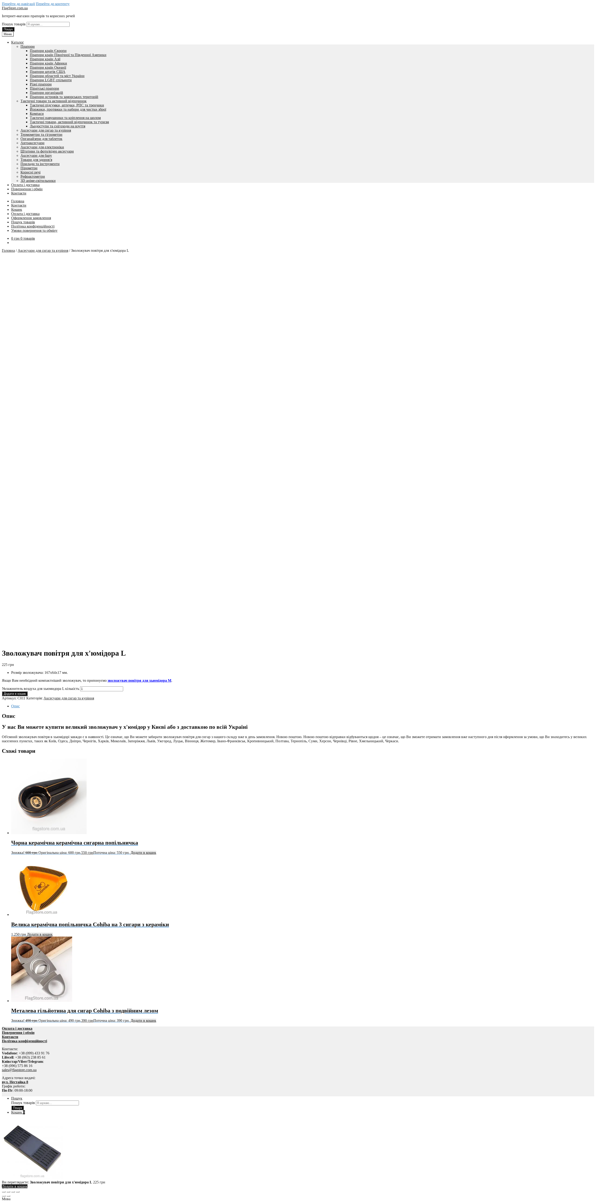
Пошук (8, 29)
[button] (298, 1199)
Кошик (16, 209)
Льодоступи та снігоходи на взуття (57, 126)
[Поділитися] (13, 1192)
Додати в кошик (15, 693)
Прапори (27, 46)
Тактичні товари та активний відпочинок (53, 101)
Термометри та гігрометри (41, 134)
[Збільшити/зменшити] (4, 1192)
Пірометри (28, 168)
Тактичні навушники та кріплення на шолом (65, 118)
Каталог (17, 42)
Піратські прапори (44, 88)
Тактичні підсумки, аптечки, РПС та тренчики (67, 105)
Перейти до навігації (18, 4)
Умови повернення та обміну (34, 230)
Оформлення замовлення (31, 218)
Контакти (18, 193)
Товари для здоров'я (36, 160)
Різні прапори (41, 84)
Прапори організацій (46, 93)
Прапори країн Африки (48, 63)
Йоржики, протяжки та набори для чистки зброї (68, 109)
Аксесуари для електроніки (42, 147)
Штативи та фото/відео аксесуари (47, 151)
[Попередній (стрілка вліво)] (4, 1196)
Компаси (37, 114)
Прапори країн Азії (45, 59)
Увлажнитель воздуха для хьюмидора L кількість (40, 689)
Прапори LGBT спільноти (51, 80)
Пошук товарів (14, 24)
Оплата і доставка (25, 185)
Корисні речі (30, 172)
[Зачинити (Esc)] (18, 1192)
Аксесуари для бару (36, 155)
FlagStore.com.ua (15, 8)
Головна (17, 201)
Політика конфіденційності (32, 226)
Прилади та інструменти (40, 164)
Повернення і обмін (27, 189)
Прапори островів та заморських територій (64, 97)
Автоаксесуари (32, 143)
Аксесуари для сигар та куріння (45, 130)
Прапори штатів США (47, 72)
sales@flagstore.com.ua (19, 1070)
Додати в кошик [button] (143, 853)
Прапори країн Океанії (48, 67)
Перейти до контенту (53, 4)
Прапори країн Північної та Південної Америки (68, 55)
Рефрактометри (32, 176)
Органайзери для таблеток (41, 139)
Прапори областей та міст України (57, 76)
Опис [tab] (15, 706)
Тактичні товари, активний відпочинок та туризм (69, 122)
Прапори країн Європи (48, 51)
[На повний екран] (8, 1192)
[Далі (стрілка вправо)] (8, 1196)
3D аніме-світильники (38, 181)
